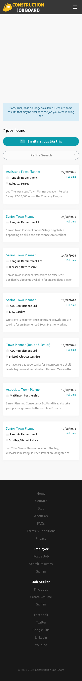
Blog (41, 508)
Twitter (41, 622)
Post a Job (41, 556)
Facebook (41, 615)
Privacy (41, 538)
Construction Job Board (49, 669)
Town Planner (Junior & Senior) (28, 345)
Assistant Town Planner (23, 171)
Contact (41, 501)
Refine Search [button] (41, 155)
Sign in (41, 571)
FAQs (41, 523)
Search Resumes (41, 564)
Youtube (41, 645)
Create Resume (41, 597)
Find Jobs (41, 589)
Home (41, 493)
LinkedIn (41, 637)
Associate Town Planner (23, 389)
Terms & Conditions (41, 531)
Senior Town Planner (21, 216)
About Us (41, 516)
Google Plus (41, 630)
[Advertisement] (41, 55)
